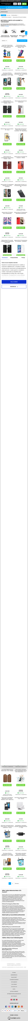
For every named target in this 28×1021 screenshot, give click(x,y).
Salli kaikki (14, 281)
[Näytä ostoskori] (24, 4)
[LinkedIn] (12, 1006)
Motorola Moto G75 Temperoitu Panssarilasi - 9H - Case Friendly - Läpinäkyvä (20, 74)
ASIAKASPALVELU (14, 974)
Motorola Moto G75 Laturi (23, 36)
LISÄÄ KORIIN (21, 116)
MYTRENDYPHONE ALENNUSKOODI (14, 993)
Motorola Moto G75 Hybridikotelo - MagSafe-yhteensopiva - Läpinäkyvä (7, 185)
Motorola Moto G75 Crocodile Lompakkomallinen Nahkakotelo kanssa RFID (7, 241)
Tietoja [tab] (23, 257)
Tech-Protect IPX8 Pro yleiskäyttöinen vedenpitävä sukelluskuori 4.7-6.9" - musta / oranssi (7, 854)
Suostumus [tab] (5, 257)
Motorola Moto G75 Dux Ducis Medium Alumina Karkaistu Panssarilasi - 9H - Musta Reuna (20, 129)
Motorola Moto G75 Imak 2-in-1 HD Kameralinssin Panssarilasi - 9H (20, 185)
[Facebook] (6, 1006)
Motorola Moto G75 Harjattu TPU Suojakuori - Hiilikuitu (20, 157)
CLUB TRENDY (14, 984)
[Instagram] (9, 1006)
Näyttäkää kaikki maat (14, 1003)
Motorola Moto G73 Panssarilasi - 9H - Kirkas (7, 129)
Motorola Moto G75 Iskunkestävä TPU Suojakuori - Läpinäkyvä (20, 241)
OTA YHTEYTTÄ (14, 986)
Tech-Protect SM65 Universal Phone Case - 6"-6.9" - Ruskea (7, 770)
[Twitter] (15, 1006)
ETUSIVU (14, 972)
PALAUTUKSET (14, 977)
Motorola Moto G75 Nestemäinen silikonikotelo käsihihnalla (20, 213)
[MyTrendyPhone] (6, 4)
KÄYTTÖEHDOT (14, 996)
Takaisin (4, 15)
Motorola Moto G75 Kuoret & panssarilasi (5, 36)
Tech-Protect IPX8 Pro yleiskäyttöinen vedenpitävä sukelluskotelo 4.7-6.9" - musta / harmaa (7, 74)
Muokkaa (13, 286)
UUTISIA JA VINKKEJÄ (14, 991)
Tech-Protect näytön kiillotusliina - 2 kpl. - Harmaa (21, 798)
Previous (2, 33)
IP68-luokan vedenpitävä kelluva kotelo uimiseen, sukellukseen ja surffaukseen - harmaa (7, 826)
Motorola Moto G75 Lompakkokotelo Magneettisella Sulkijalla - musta (7, 102)
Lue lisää (7, 26)
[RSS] (19, 1006)
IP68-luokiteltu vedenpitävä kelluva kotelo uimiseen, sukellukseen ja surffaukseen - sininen (21, 854)
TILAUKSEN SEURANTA (14, 979)
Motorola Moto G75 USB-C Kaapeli (14, 36)
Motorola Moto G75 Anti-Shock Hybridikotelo (21, 102)
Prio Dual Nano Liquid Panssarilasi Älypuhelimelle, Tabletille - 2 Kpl (20, 46)
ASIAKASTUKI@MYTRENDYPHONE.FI (14, 965)
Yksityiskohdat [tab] (14, 257)
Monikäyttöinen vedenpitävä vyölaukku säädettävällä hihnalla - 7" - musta (20, 826)
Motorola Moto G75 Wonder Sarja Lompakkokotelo (7, 213)
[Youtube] (22, 1006)
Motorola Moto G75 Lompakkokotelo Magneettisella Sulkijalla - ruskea (7, 157)
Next (26, 33)
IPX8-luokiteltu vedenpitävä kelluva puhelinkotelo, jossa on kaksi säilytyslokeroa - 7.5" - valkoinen (21, 770)
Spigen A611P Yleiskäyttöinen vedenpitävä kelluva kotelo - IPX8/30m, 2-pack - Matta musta (7, 798)
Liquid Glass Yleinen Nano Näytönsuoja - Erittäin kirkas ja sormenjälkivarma (7, 46)
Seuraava (17, 883)
